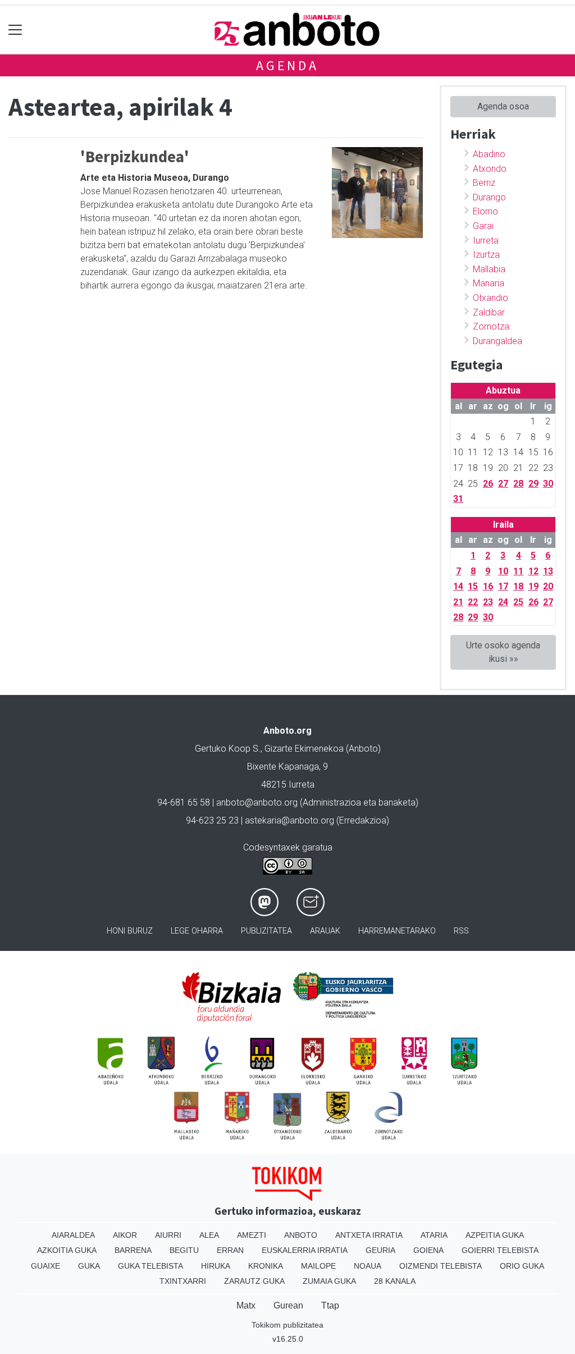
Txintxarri (182, 1281)
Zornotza (491, 326)
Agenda (287, 65)
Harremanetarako (397, 931)
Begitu (184, 1250)
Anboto (300, 1235)
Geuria (380, 1250)
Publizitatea (266, 931)
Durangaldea (497, 341)
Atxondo (489, 168)
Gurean (288, 1305)
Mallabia (489, 269)
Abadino (489, 154)
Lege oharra (197, 931)
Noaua (367, 1265)
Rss (461, 931)
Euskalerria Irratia (305, 1250)
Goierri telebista (500, 1250)
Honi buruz (130, 931)
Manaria (488, 283)
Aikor (125, 1235)
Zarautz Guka (254, 1281)
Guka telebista (150, 1265)
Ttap (330, 1305)
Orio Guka (522, 1265)
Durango (489, 197)
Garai (483, 226)
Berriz (484, 182)
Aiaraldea (73, 1235)
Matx (245, 1305)
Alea (209, 1235)
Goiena (428, 1250)
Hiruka (215, 1265)
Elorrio (485, 211)
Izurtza (486, 254)
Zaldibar (489, 312)
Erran (230, 1250)
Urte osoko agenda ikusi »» (503, 652)
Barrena (133, 1250)
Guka (89, 1265)
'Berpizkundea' (134, 157)
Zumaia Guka (329, 1281)
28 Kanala (395, 1281)
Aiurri (168, 1235)
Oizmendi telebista (440, 1265)
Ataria (434, 1235)
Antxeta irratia (369, 1235)
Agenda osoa (503, 106)
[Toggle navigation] (15, 29)
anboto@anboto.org (257, 802)
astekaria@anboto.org (289, 820)
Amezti (251, 1235)
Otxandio (490, 297)
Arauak (325, 931)
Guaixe (45, 1265)
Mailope (318, 1265)
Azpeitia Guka (495, 1235)
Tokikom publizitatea (287, 1324)
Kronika (265, 1265)
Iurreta (486, 240)
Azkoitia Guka (67, 1250)
